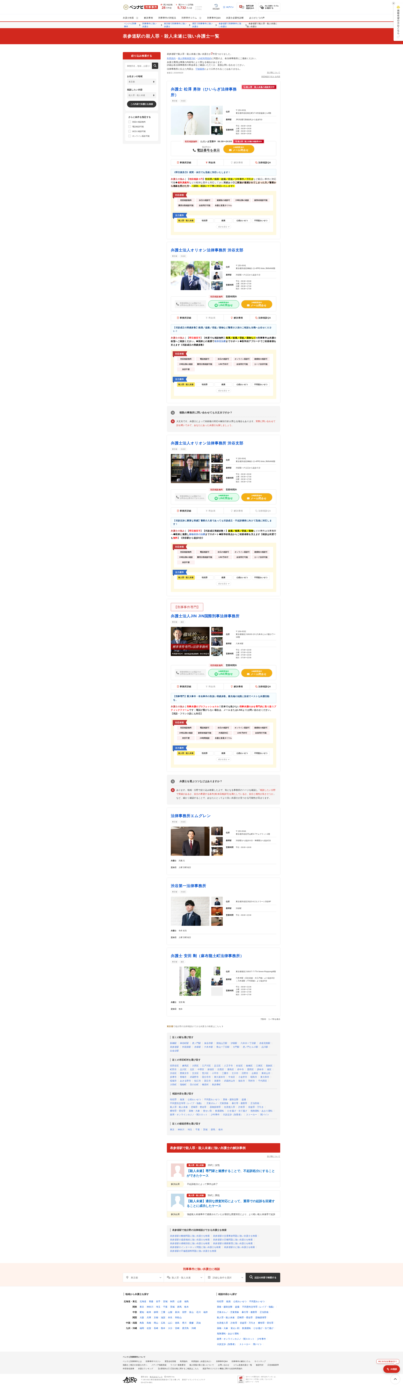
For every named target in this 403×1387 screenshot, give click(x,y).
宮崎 (177, 1328)
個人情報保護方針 (187, 58)
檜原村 (205, 1084)
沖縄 (193, 1328)
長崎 (156, 1328)
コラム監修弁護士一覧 (242, 1365)
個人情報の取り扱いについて (201, 1365)
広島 (163, 1323)
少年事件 (215, 1114)
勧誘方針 (260, 1365)
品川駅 (264, 1047)
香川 (184, 1323)
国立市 (207, 1081)
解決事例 (148, 18)
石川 (198, 1312)
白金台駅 (174, 1051)
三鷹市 (225, 1073)
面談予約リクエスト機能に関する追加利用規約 (222, 1368)
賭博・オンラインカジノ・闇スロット (188, 1114)
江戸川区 (206, 1066)
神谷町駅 (184, 1043)
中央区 (231, 1077)
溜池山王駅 (221, 1043)
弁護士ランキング (145, 1368)
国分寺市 (206, 1077)
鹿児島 (185, 1328)
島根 (149, 1323)
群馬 (213, 1129)
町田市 (173, 1069)
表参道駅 (174, 1047)
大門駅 (236, 1047)
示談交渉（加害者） (233, 1114)
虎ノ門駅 (196, 1043)
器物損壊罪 (215, 1107)
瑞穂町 (183, 1084)
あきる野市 (185, 1081)
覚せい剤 (207, 1111)
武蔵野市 (194, 1077)
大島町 (173, 1084)
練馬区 (185, 1066)
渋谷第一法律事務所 (188, 886)
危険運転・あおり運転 (261, 1111)
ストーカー (251, 1114)
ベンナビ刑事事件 (130, 25)
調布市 (260, 1069)
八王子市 (228, 1066)
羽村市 (251, 1081)
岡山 (156, 1323)
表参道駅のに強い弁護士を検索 (239, 1247)
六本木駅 (208, 1047)
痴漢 (182, 1099)
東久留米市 (219, 1077)
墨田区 (250, 1069)
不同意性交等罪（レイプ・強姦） (186, 1103)
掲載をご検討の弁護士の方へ (135, 1365)
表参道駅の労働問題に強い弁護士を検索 (233, 1239)
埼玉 (190, 1129)
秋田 (172, 1301)
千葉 (197, 1129)
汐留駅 (234, 1043)
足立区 (217, 1066)
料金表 (212, 162)
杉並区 (239, 1066)
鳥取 (142, 1323)
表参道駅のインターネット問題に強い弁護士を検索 (195, 1247)
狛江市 (197, 1081)
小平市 (215, 1073)
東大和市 (264, 1077)
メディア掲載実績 (158, 1365)
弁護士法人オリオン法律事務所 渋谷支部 (207, 250)
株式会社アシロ (156, 1377)
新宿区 (210, 1069)
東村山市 (265, 1073)
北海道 (143, 1301)
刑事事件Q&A (214, 18)
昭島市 (253, 1077)
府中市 (240, 1069)
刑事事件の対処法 (167, 18)
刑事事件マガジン (153, 1361)
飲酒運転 (219, 1111)
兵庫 (149, 1317)
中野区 (201, 1069)
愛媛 (191, 1323)
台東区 (255, 1073)
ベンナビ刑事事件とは (132, 1361)
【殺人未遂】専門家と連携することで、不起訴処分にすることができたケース (231, 1173)
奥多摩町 (216, 1084)
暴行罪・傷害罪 (239, 1103)
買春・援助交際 (230, 1099)
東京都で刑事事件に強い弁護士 (175, 25)
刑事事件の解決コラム (241, 1361)
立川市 (235, 1073)
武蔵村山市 (229, 1081)
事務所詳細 (185, 162)
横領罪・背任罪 (177, 1111)
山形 (179, 1301)
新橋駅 (173, 1043)
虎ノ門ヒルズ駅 (250, 1047)
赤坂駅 (197, 1047)
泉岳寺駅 (208, 1043)
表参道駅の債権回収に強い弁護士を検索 (190, 1243)
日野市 (245, 1073)
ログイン (230, 7)
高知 (198, 1323)
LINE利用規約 (204, 58)
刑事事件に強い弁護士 (149, 25)
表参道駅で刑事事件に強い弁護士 (230, 25)
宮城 (165, 1301)
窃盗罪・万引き (256, 1107)
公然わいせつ (194, 1099)
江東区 (259, 1066)
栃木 (221, 1129)
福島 (186, 1301)
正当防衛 (254, 1103)
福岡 (142, 1328)
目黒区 (220, 1069)
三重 (163, 1312)
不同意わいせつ (212, 1099)
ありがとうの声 (257, 18)
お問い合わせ (223, 1365)
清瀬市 (217, 1081)
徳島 (177, 1323)
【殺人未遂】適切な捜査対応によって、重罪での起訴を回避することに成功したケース (231, 1203)
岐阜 (149, 1312)
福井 (205, 1312)
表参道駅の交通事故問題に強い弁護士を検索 (235, 1236)
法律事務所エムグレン (191, 816)
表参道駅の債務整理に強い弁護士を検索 (233, 1243)
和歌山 (178, 1317)
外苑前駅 (186, 1047)
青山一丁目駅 (223, 1047)
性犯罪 (173, 1099)
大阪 (142, 1317)
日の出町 (194, 1084)
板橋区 (249, 1066)
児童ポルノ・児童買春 (217, 1103)
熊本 (163, 1328)
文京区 (195, 1073)
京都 (156, 1317)
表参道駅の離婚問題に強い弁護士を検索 (190, 1236)
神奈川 (181, 1129)
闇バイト (264, 1114)
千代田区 (262, 1081)
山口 (170, 1323)
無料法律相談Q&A (250, 7)
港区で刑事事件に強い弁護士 (202, 25)
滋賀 (163, 1317)
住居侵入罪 (229, 1107)
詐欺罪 (241, 1107)
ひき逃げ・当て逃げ (237, 1111)
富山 (191, 1312)
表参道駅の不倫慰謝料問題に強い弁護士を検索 (193, 1251)
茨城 (205, 1129)
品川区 (183, 1069)
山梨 (170, 1312)
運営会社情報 (170, 1361)
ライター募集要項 (177, 1365)
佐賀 (149, 1328)
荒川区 (205, 1073)
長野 (184, 1312)
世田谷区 (174, 1066)
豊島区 (230, 1069)
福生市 (241, 1081)
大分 (170, 1328)
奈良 (170, 1317)
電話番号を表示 (208, 150)
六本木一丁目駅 (248, 1043)
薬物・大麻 (194, 1111)
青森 (151, 1301)
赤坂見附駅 (264, 1043)
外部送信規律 (128, 1368)
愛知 (142, 1312)
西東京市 (184, 1073)
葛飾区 (269, 1066)
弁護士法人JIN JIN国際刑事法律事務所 (205, 616)
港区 (182, 622)
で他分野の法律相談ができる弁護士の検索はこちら (194, 1026)
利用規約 (171, 58)
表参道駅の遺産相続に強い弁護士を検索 (190, 1239)
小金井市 (242, 1077)
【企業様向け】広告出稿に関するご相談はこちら (178, 1368)
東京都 (174, 101)
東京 (172, 1129)
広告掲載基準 (273, 1365)
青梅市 (183, 1077)
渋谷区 (183, 101)
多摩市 (173, 1077)
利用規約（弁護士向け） (201, 1361)
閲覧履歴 (216, 9)
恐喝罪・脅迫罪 (198, 1107)
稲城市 (173, 1081)
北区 (192, 1069)
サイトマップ (260, 1361)
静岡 (156, 1312)
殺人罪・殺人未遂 (179, 1107)
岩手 (158, 1301)
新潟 (177, 1312)
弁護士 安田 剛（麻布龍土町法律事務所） (207, 956)
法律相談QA (264, 162)
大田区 (195, 1066)
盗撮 (244, 1099)
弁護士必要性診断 (235, 18)
